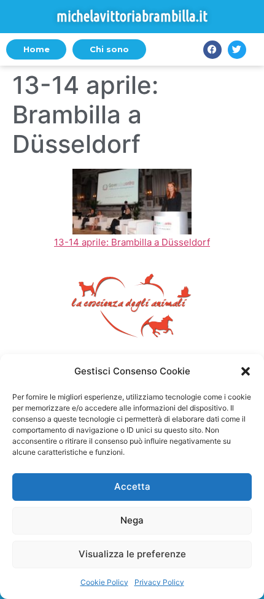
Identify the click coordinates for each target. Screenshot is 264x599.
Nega (132, 520)
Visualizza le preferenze (132, 554)
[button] (245, 371)
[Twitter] (237, 50)
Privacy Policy (159, 582)
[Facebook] (212, 50)
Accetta (132, 486)
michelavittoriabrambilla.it (132, 16)
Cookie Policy (104, 582)
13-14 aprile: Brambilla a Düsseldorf (132, 242)
